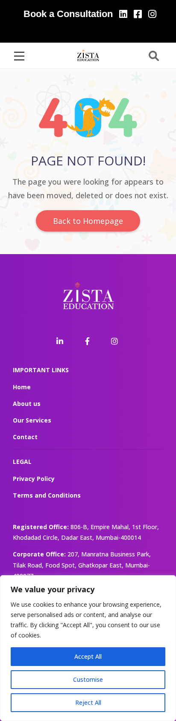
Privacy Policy (34, 479)
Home (22, 387)
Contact (25, 437)
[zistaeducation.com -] (88, 55)
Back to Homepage (88, 221)
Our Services (32, 420)
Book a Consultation (68, 14)
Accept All (88, 656)
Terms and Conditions (47, 495)
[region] (88, 648)
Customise (88, 679)
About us (27, 404)
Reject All (88, 702)
